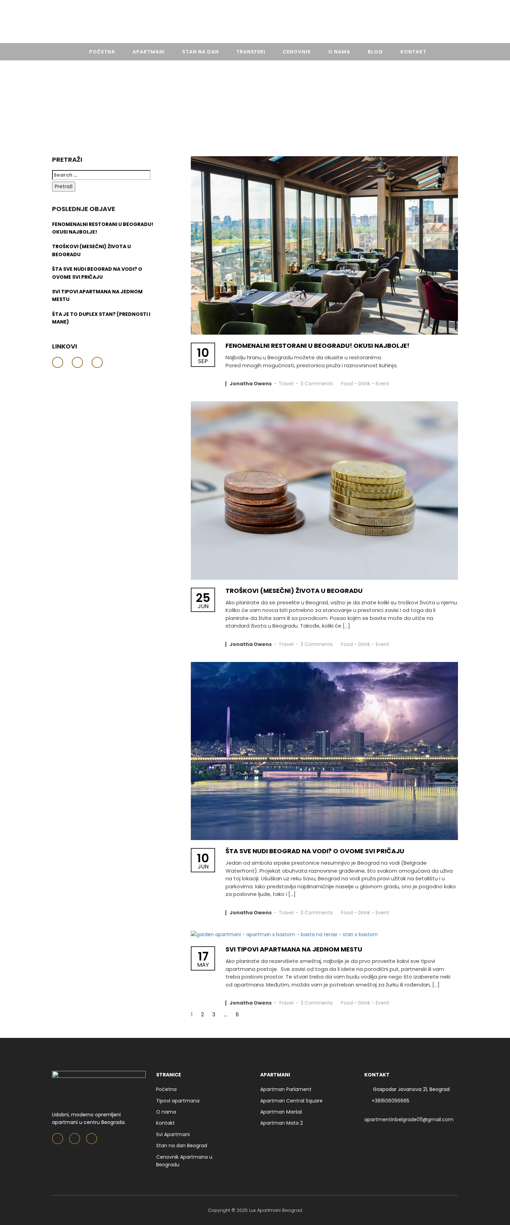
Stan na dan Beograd (181, 1145)
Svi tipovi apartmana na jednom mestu (294, 949)
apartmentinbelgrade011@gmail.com (408, 1119)
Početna (102, 51)
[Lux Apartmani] (255, 23)
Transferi (250, 51)
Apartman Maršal (281, 1111)
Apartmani (149, 51)
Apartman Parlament (286, 1089)
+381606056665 (436, 22)
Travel (286, 383)
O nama (339, 51)
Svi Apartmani (173, 1134)
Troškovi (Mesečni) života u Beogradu (294, 590)
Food (347, 383)
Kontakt (413, 51)
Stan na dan (200, 51)
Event (382, 383)
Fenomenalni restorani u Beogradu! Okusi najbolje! (317, 345)
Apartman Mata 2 (281, 1122)
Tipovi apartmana (177, 1100)
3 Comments (316, 383)
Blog (375, 51)
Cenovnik (297, 51)
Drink (364, 383)
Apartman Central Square (291, 1100)
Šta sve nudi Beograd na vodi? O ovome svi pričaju (315, 851)
